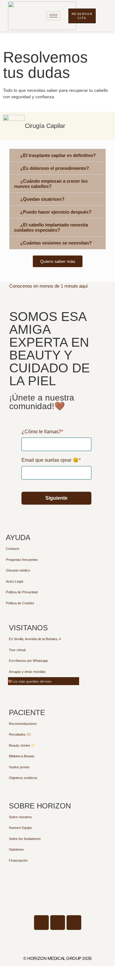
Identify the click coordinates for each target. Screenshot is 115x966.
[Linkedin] (41, 922)
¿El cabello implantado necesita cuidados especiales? (51, 227)
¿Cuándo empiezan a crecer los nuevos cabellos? (51, 183)
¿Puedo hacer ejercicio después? (55, 211)
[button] (57, 155)
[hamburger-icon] (53, 15)
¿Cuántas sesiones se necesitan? (56, 242)
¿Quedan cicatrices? (42, 199)
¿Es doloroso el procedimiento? (54, 168)
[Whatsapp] (57, 922)
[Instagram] (74, 922)
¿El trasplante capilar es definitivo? (58, 155)
